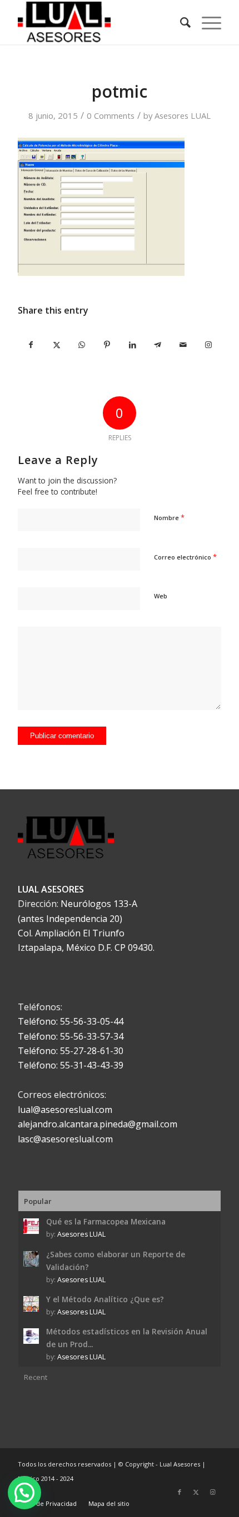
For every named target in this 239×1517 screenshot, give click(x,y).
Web (160, 596)
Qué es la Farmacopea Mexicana (106, 1221)
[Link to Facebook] (179, 1492)
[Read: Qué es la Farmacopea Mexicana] (31, 1226)
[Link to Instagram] (208, 344)
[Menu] (206, 22)
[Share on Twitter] (56, 344)
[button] (24, 1492)
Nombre (169, 517)
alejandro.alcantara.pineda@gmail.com (97, 1124)
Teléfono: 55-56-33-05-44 (70, 1021)
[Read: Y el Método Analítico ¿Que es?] (31, 1304)
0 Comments (111, 115)
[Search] (180, 22)
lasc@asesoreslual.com (65, 1139)
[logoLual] (99, 22)
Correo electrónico (185, 557)
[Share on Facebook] (30, 344)
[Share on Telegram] (157, 344)
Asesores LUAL (183, 115)
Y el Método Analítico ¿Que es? (105, 1299)
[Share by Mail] (183, 344)
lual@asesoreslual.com (65, 1109)
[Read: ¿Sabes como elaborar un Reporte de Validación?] (31, 1259)
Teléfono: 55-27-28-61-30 (70, 1051)
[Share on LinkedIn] (132, 344)
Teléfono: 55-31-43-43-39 (70, 1065)
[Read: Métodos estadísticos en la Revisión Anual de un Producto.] (31, 1336)
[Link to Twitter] (196, 1492)
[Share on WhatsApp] (81, 344)
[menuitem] (180, 22)
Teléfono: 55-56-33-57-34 (70, 1036)
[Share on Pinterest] (107, 344)
